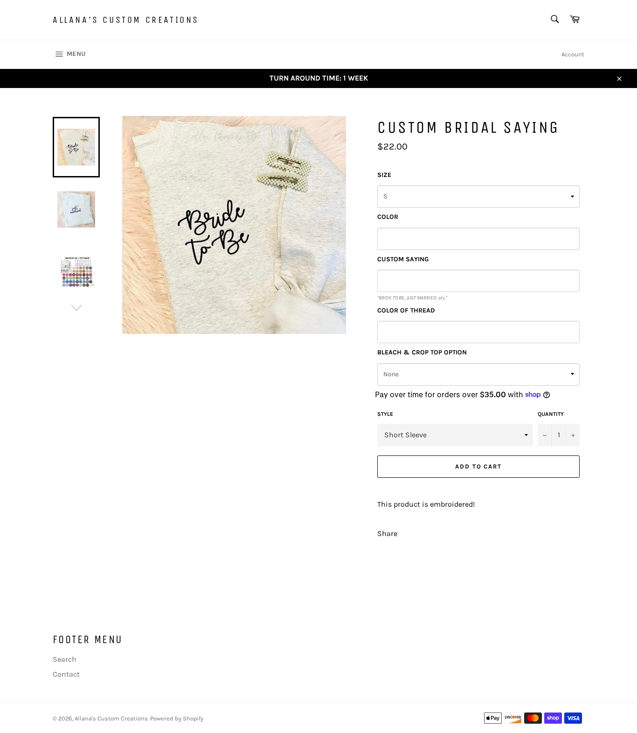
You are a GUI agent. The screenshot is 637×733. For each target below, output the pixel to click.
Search (64, 659)
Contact (66, 674)
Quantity (551, 414)
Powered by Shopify (176, 718)
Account (572, 54)
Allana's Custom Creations (126, 19)
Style (385, 414)
